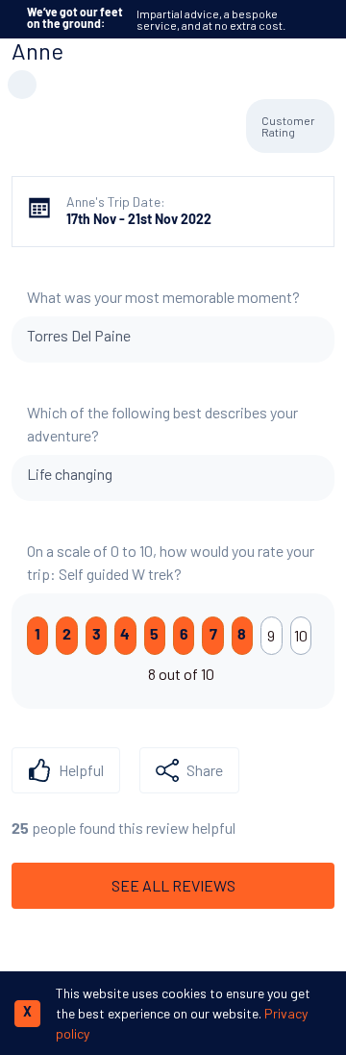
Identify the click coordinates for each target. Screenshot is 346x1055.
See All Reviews (173, 885)
